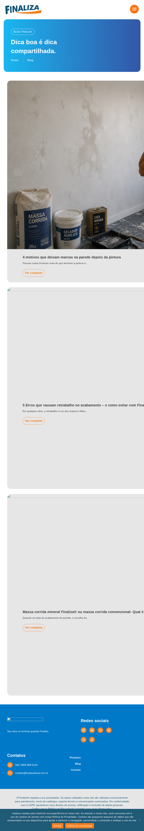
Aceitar (58, 825)
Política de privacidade (79, 825)
